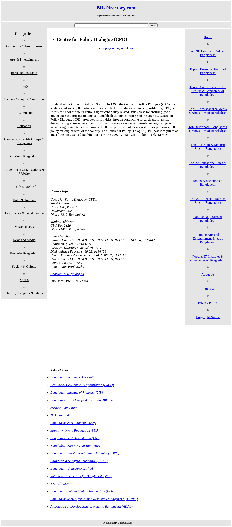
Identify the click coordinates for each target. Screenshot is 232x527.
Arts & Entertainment (24, 59)
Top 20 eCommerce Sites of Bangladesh (207, 53)
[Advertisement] (116, 77)
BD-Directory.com (116, 8)
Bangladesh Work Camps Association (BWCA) (81, 400)
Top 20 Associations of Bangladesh (207, 182)
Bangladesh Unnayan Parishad (71, 468)
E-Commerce (24, 112)
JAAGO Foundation (63, 407)
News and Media (24, 240)
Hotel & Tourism (24, 200)
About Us (207, 274)
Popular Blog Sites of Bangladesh (207, 218)
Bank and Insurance (24, 73)
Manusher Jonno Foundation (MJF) (74, 430)
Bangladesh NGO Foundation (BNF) (75, 438)
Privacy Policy (208, 302)
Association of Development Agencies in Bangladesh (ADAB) (91, 506)
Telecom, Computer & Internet (24, 293)
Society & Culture (24, 266)
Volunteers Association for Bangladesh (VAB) (81, 476)
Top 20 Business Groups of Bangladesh (208, 71)
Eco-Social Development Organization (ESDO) (82, 385)
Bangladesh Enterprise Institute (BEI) (75, 445)
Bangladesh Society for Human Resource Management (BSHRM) (94, 499)
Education (24, 126)
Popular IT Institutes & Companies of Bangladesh (207, 258)
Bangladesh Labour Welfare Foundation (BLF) (82, 491)
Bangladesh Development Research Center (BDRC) (84, 453)
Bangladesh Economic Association (73, 377)
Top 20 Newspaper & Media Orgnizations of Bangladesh (208, 110)
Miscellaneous (24, 226)
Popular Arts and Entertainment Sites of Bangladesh (208, 238)
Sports (24, 280)
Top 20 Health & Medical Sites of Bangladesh (208, 146)
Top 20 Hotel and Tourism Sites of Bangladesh (208, 200)
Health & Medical (24, 186)
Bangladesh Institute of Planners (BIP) (76, 392)
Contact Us (207, 288)
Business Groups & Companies (24, 99)
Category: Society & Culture (116, 48)
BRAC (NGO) (59, 483)
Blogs (24, 86)
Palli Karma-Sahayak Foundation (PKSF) (79, 461)
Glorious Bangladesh (24, 156)
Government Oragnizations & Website (24, 171)
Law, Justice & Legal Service (24, 213)
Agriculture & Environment (24, 46)
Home (208, 37)
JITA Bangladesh (61, 415)
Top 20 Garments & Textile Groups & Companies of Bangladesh (208, 90)
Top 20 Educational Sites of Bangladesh (207, 164)
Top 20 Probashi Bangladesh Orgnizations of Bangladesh (207, 128)
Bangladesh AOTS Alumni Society (73, 423)
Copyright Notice (208, 317)
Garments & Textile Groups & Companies (24, 141)
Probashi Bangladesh (24, 253)
